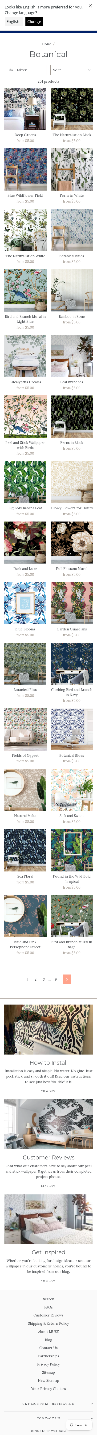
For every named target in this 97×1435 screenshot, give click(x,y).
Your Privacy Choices (48, 1388)
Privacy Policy (48, 1364)
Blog (48, 1340)
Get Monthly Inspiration (48, 1403)
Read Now (48, 1186)
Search (48, 1299)
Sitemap (48, 1372)
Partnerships (48, 1356)
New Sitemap (48, 1380)
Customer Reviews (48, 1315)
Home (47, 44)
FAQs (48, 1307)
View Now (48, 1091)
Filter (21, 70)
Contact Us (48, 1348)
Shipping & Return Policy (48, 1323)
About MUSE (48, 1331)
